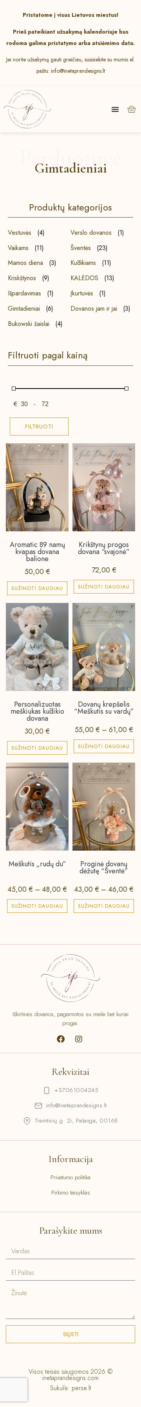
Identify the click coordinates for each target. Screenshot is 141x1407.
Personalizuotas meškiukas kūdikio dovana (37, 711)
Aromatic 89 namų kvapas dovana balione (37, 552)
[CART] (131, 108)
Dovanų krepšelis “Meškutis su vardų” (104, 707)
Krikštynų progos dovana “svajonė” (104, 548)
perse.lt (81, 1388)
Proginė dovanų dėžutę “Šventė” (104, 867)
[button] (115, 109)
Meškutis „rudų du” (37, 864)
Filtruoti (39, 426)
